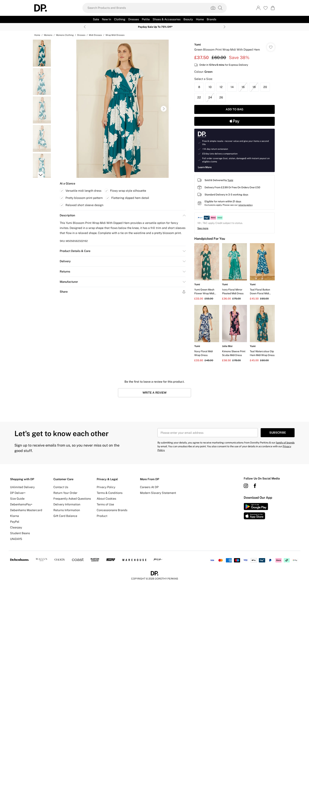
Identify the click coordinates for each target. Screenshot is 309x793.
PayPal (14, 521)
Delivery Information (66, 504)
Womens (48, 35)
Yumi (197, 44)
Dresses (81, 35)
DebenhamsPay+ (21, 504)
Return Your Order (65, 493)
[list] (122, 109)
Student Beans (20, 533)
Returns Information (66, 510)
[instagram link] (246, 486)
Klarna (14, 516)
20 (265, 87)
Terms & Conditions (109, 493)
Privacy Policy (106, 487)
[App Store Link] (256, 511)
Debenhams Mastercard (26, 510)
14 (232, 87)
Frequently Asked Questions (72, 498)
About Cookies (106, 498)
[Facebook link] (255, 486)
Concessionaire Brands (112, 510)
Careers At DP (149, 487)
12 (221, 87)
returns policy (245, 205)
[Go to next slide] (163, 109)
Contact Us (60, 487)
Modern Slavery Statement (158, 493)
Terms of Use (105, 504)
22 (199, 97)
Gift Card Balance (65, 516)
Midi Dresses (95, 35)
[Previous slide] (84, 27)
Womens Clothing (65, 35)
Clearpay (16, 527)
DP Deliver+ (18, 493)
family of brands (285, 442)
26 (221, 97)
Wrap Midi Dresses (115, 35)
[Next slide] (224, 27)
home (37, 35)
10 (210, 87)
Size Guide (17, 498)
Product (102, 516)
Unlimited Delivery (22, 487)
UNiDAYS (16, 539)
